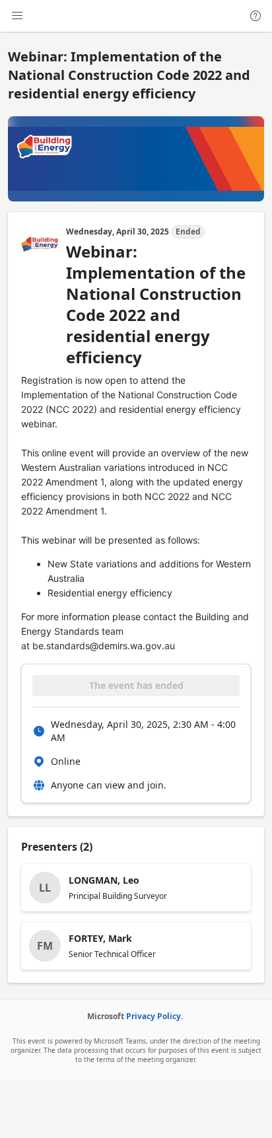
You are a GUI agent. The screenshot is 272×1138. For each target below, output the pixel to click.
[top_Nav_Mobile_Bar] (17, 15)
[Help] (255, 16)
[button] (136, 887)
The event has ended (136, 685)
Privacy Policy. (154, 1016)
